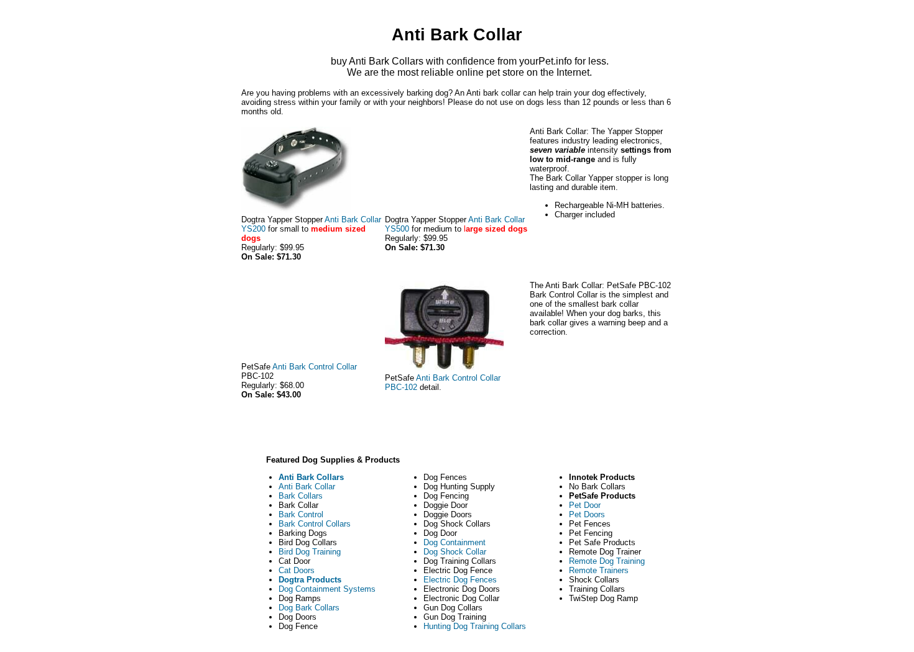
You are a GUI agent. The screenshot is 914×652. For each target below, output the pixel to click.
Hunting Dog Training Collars (474, 626)
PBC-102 (401, 387)
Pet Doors (587, 514)
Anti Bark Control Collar (314, 366)
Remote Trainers (599, 570)
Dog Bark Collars (309, 607)
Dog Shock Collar (454, 551)
